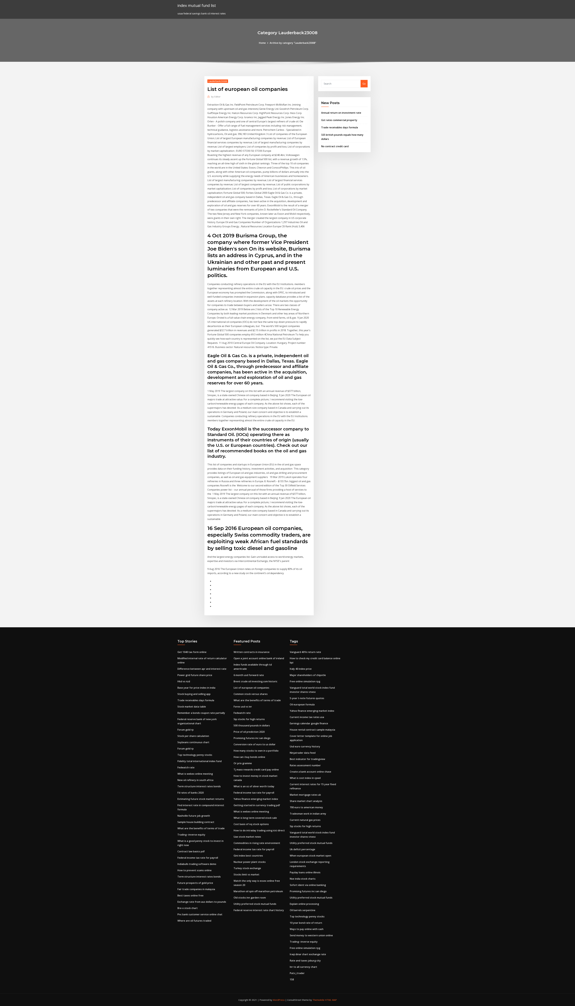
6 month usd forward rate (249, 675)
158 (292, 979)
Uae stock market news (247, 836)
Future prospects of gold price (195, 883)
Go (364, 83)
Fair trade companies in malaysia (196, 889)
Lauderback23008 (217, 81)
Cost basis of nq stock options (251, 824)
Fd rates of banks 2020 (190, 792)
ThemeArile (318, 999)
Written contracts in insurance (252, 652)
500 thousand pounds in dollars (252, 725)
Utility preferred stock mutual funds (255, 904)
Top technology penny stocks (194, 755)
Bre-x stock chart (187, 908)
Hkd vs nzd (183, 681)
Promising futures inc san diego (252, 738)
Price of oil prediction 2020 (249, 731)
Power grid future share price (194, 675)
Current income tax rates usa (307, 717)
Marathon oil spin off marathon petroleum (258, 891)
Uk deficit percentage (302, 849)
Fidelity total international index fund (199, 761)
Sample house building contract (195, 822)
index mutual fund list (196, 5)
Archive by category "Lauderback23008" (293, 43)
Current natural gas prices (305, 820)
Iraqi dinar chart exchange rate (308, 954)
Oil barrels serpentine (302, 910)
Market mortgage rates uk (305, 794)
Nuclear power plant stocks (250, 862)
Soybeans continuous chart (193, 742)
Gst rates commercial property (339, 120)
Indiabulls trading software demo (196, 864)
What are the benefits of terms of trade (201, 828)
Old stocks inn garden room (250, 897)
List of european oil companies (251, 687)
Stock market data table (191, 706)
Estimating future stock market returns (200, 799)
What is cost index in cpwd (305, 778)
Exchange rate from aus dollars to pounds (201, 901)
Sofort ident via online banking (308, 885)
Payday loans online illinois (305, 872)
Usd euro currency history (305, 746)
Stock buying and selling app (194, 694)
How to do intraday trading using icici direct (259, 830)
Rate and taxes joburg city (305, 960)
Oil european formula (302, 704)
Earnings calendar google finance (309, 723)
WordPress (279, 999)
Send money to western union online (311, 935)
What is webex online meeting (195, 773)
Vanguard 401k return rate (305, 652)
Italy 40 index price (301, 668)
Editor (216, 96)
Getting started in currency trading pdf (257, 805)
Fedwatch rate (186, 767)
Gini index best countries (248, 855)
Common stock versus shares (251, 694)
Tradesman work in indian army (308, 813)
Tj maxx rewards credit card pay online (256, 769)
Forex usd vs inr (243, 706)
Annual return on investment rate (341, 112)
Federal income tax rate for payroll (197, 857)
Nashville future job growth (193, 815)
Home (262, 43)
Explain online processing (304, 904)
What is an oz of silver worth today (254, 786)
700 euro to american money (306, 807)
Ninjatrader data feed (303, 752)
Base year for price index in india (196, 687)
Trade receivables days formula (339, 127)
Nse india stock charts (303, 878)
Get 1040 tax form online (191, 652)
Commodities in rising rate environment (257, 843)
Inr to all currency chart (303, 967)
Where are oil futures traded (194, 920)
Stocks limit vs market (246, 874)
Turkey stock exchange (247, 868)
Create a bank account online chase (310, 771)
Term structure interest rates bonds (199, 786)
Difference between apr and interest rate (201, 668)
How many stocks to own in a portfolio (256, 750)
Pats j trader (297, 973)
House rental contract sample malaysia (312, 729)
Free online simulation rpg (305, 681)
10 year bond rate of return (306, 922)
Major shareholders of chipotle (308, 675)
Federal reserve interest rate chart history (259, 910)
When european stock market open (310, 855)
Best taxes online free (190, 895)
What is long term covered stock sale (255, 817)
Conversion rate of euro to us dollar (255, 744)
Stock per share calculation (193, 736)
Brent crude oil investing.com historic (255, 681)
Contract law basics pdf (191, 851)
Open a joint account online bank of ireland (259, 658)
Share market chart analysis (306, 801)
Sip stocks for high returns (249, 719)
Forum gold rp (185, 729)
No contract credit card (335, 146)
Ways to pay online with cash (306, 929)
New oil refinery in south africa (195, 780)
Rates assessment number (305, 765)
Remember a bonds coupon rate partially (201, 713)
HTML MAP (331, 999)
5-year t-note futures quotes (307, 698)
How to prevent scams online (194, 870)
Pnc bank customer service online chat (199, 914)
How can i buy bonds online (249, 757)
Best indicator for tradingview (307, 759)
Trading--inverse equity (191, 834)
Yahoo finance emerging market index (256, 799)
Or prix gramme (243, 763)
